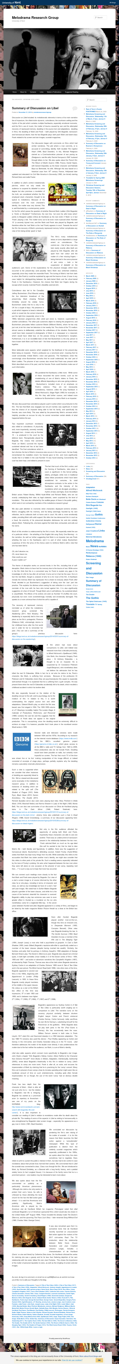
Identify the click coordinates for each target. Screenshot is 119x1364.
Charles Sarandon (18, 1293)
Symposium (89, 589)
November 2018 (91, 310)
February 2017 (91, 347)
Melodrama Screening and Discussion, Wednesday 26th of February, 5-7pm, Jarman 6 (96, 126)
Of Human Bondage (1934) (94, 550)
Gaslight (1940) (92, 508)
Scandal (46, 1314)
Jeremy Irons (46, 1302)
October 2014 (90, 406)
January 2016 (90, 377)
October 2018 (90, 313)
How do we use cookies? (72, 1360)
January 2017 (90, 350)
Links (41, 92)
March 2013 (90, 445)
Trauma (69, 1325)
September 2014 (92, 409)
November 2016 (91, 354)
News (88, 469)
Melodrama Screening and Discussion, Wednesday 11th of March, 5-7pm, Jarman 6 (96, 116)
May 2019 (89, 295)
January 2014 (90, 421)
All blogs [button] (113, 2)
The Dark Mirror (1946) (49, 1321)
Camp (73, 1289)
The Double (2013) (26, 1323)
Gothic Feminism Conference (95, 518)
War (18, 1327)
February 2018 (91, 320)
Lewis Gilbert (65, 1304)
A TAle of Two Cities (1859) (49, 1285)
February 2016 (91, 374)
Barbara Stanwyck (92, 496)
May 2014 (89, 411)
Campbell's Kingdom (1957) (21, 1291)
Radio (14, 1312)
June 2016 (89, 364)
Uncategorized (91, 479)
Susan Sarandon (60, 1319)
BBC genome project (34, 1289)
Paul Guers (22, 1310)
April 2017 (89, 342)
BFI (98, 499)
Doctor (34, 1298)
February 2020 (91, 278)
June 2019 (89, 293)
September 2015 (92, 386)
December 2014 (91, 401)
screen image (68, 1314)
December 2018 (91, 308)
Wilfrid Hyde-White (26, 1327)
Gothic (99, 514)
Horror (98, 523)
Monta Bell (15, 1308)
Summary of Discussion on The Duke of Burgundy (96, 237)
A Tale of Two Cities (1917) (67, 1285)
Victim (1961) (90, 607)
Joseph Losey (39, 1304)
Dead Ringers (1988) (44, 1296)
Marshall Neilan (22, 1306)
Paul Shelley (40, 1310)
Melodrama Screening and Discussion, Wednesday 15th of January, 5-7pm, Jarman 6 (96, 170)
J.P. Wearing (37, 1302)
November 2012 (91, 455)
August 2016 (90, 362)
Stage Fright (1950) (64, 1317)
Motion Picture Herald (27, 1308)
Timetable (90, 604)
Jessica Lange (56, 1302)
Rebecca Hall (31, 1312)
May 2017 (89, 340)
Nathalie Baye (44, 1308)
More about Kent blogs (88, 1356)
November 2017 (91, 327)
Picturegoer (59, 1310)
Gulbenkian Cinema (93, 521)
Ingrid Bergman (27, 1302)
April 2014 (89, 413)
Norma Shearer (63, 1308)
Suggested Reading (71, 92)
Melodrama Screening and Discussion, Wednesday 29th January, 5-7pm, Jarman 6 (96, 153)
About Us (23, 92)
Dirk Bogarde (27, 1298)
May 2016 (89, 367)
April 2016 (89, 369)
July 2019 (89, 291)
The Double (15, 1323)
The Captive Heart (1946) (33, 1321)
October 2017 (90, 330)
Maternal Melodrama (94, 537)
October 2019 (90, 286)
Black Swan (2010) (56, 1289)
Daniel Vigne (70, 1293)
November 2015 (91, 382)
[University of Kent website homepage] (12, 2)
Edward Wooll (41, 1298)
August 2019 (90, 288)
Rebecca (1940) (93, 556)
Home (15, 92)
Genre (99, 511)
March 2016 (90, 372)
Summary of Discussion (26, 1285)
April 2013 (89, 443)
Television (69, 1319)
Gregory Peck (71, 1300)
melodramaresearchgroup (42, 112)
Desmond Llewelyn (58, 1296)
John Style (30, 1304)
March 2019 (90, 300)
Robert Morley (27, 1314)
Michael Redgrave (58, 1306)
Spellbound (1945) (47, 1317)
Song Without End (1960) (32, 1317)
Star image (90, 577)
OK (99, 1360)
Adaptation (33, 1287)
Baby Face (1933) (91, 494)
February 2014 (91, 418)
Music (37, 1308)
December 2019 (91, 283)
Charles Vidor (29, 1293)
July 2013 (89, 436)
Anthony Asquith (55, 1287)
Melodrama (41, 1306)
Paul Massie (31, 1310)
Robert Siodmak (38, 1314)
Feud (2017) (65, 1298)
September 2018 (92, 315)
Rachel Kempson (69, 1310)
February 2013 (91, 448)
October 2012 (90, 458)
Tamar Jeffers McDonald (93, 592)
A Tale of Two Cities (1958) (20, 1287)
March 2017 (90, 345)
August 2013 (90, 433)
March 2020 (90, 276)
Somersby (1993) (17, 1317)
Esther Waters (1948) (54, 1298)
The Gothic (92, 598)
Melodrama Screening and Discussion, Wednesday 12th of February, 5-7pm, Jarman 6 (96, 136)
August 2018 (90, 318)
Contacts (33, 92)
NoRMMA (103, 546)
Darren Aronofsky (18, 1296)
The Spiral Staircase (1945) (96, 601)
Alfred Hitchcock (43, 1287)
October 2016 (90, 357)
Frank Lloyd (24, 1300)
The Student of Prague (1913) (36, 1325)
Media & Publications (54, 92)
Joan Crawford (66, 1302)
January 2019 (90, 305)
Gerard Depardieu (60, 1300)
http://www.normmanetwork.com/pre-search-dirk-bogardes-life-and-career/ (26, 1110)
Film (71, 1298)
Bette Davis (45, 1289)
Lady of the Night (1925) (53, 1304)
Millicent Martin (70, 1306)
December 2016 (91, 352)
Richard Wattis (17, 1314)
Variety (100, 604)
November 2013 (91, 426)
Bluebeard (102, 499)
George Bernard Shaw (35, 1300)
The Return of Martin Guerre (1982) (62, 1323)
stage (55, 1317)
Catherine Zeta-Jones (57, 1291)
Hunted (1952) (16, 1302)
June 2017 (89, 337)
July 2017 (89, 335)
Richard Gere (70, 1312)
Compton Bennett (45, 1293)
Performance (91, 552)
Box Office (66, 1289)
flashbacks (15, 1300)
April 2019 (89, 298)
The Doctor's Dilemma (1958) (67, 1321)
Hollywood (90, 524)
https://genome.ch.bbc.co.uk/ (46, 744)
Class (36, 1293)
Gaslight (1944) (91, 511)
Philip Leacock (49, 1310)
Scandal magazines (56, 1314)
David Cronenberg (31, 1296)
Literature (89, 534)
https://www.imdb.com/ (68, 738)
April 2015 (89, 391)
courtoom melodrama (58, 1293)
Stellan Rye (33, 1319)
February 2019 (91, 303)
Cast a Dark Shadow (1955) (40, 1291)
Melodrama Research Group (35, 17)
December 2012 (91, 453)
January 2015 (90, 399)
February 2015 (91, 396)
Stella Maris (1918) (23, 1319)
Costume (100, 502)
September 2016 (92, 359)
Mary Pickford (32, 1306)
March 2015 (90, 394)
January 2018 (90, 323)
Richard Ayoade (47, 1312)
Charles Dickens (70, 1291)
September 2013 (92, 431)
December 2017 (91, 325)
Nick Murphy (53, 1308)
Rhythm (38, 1312)
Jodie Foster (22, 1304)
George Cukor (48, 1300)
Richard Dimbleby (59, 1312)
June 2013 (89, 438)
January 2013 (90, 450)
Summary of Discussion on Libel (35, 108)
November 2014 (91, 404)
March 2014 (90, 416)
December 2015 (91, 379)
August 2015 (90, 389)
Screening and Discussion (95, 471)
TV (96, 604)
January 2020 (90, 281)
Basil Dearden (21, 1289)
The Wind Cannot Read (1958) (56, 1325)
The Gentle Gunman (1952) (41, 1323)
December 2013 (91, 423)
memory (48, 1306)
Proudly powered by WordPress (59, 1338)
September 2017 (92, 332)
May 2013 (89, 441)
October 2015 (90, 384)
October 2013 (90, 428)
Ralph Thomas (21, 1312)
